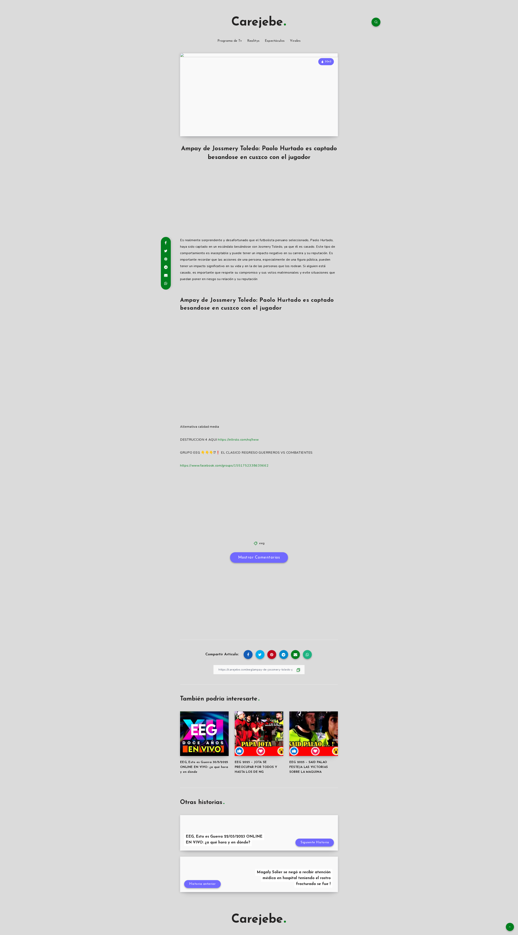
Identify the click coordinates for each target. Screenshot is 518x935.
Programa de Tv (230, 41)
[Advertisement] (259, 203)
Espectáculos (275, 41)
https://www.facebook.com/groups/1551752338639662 (224, 465)
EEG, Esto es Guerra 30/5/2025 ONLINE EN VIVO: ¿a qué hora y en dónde (204, 767)
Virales (295, 41)
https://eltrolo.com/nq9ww (238, 439)
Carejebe (257, 22)
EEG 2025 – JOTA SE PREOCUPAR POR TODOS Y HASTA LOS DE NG (256, 767)
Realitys (253, 41)
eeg (262, 543)
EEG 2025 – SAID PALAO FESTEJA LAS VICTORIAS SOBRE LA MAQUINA (308, 767)
